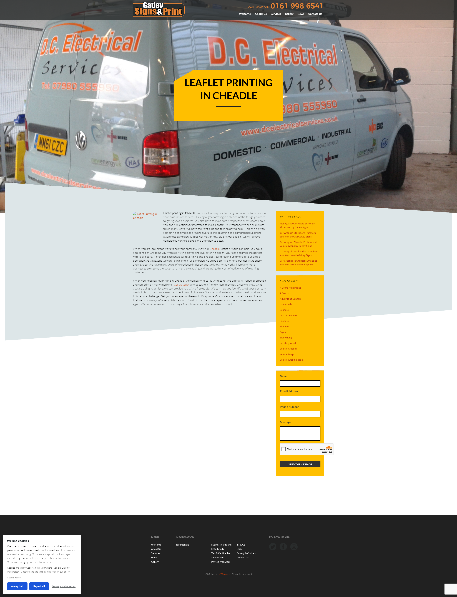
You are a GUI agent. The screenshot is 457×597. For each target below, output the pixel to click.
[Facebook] (283, 546)
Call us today (182, 284)
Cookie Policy (14, 577)
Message (285, 422)
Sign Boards (217, 557)
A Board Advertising (290, 287)
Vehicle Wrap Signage (291, 359)
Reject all (39, 586)
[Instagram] (294, 546)
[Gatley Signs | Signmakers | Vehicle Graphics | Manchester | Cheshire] (159, 9)
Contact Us (315, 14)
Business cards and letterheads (221, 547)
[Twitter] (272, 546)
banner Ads (286, 304)
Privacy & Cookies (246, 553)
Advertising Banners (291, 298)
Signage (284, 326)
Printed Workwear (220, 562)
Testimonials (182, 545)
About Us (261, 14)
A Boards (285, 293)
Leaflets (284, 321)
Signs (283, 332)
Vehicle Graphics (289, 348)
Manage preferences (64, 586)
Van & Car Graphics (221, 553)
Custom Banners (288, 315)
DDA (239, 549)
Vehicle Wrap (287, 354)
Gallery (289, 14)
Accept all (17, 586)
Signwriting (286, 337)
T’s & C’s (241, 545)
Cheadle (215, 248)
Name (283, 376)
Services (276, 14)
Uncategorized (288, 343)
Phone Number (289, 406)
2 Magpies (224, 574)
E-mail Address (289, 391)
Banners (284, 309)
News (300, 14)
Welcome (245, 14)
